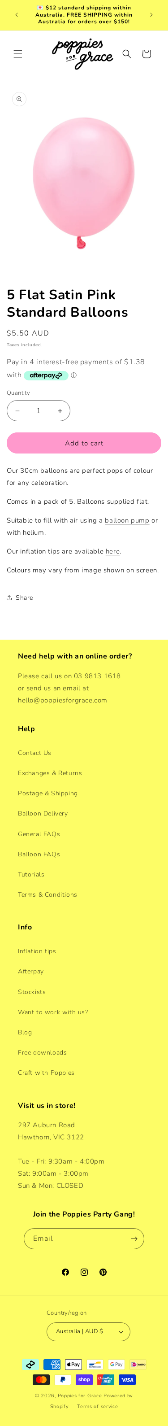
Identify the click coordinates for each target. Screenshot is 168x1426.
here (113, 551)
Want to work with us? (53, 1012)
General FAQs (39, 834)
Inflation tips (37, 951)
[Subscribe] (134, 1238)
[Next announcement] (151, 15)
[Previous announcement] (16, 15)
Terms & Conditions (48, 894)
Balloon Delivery (43, 813)
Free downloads (42, 1052)
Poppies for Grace (80, 1395)
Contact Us (35, 753)
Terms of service (97, 1406)
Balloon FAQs (39, 854)
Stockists (32, 992)
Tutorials (31, 874)
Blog (25, 1032)
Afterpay (31, 971)
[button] (18, 54)
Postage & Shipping (48, 793)
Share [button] (24, 597)
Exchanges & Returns (50, 773)
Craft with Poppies (46, 1072)
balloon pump (127, 520)
